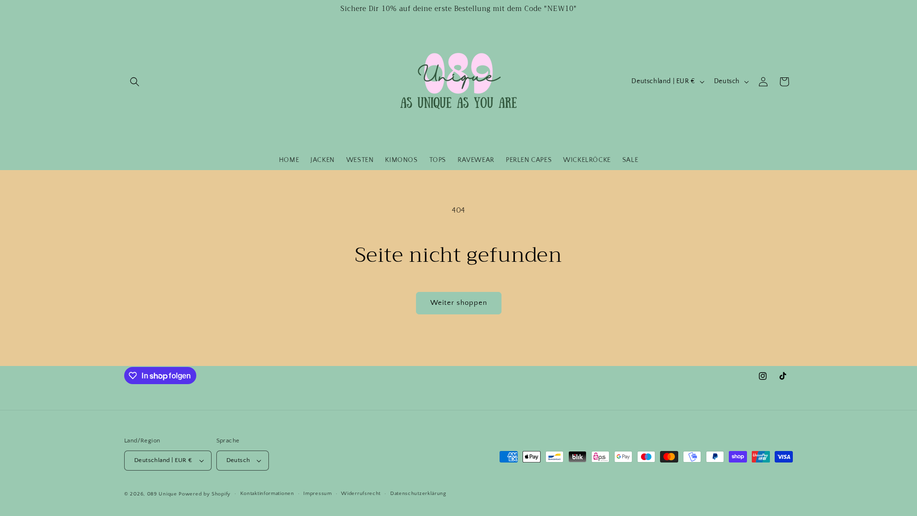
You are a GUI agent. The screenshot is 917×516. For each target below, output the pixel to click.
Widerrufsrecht (361, 493)
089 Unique (162, 494)
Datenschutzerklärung (418, 493)
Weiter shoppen (458, 303)
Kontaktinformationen (267, 493)
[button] (134, 81)
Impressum (317, 493)
